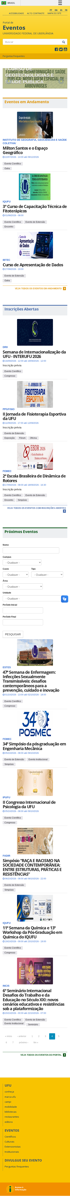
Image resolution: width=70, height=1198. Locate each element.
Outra (7, 168)
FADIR (6, 855)
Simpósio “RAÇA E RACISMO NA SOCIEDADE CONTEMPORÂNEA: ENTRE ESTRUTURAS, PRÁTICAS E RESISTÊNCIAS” (32, 867)
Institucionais (12, 1151)
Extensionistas (13, 1146)
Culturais (9, 1141)
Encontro (8, 226)
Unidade (7, 593)
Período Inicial (10, 605)
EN (56, 10)
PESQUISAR (13, 634)
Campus (7, 557)
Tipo (33, 569)
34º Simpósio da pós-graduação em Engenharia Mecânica (34, 746)
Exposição (9, 438)
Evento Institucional (38, 759)
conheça (9, 1091)
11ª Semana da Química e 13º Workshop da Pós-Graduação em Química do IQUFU (32, 932)
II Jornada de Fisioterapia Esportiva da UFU (34, 416)
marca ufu (10, 1096)
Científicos (10, 1136)
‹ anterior (21, 1036)
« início (8, 1036)
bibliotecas (11, 1111)
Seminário (33, 1024)
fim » (36, 1042)
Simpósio (22, 500)
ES (61, 10)
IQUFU (7, 923)
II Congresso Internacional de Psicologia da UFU (29, 804)
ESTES (7, 667)
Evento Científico (12, 163)
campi (8, 1101)
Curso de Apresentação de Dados (33, 265)
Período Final (9, 617)
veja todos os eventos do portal (41, 1055)
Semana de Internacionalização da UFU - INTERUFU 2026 (34, 354)
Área (5, 581)
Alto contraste (35, 13)
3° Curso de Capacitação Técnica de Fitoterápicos (35, 209)
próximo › (23, 1042)
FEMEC (7, 739)
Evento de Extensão (35, 222)
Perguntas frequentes (14, 56)
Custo (6, 569)
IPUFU (6, 797)
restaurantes (12, 1116)
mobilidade (11, 1106)
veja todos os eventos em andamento (38, 288)
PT (51, 10)
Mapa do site (54, 13)
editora (9, 1121)
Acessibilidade (16, 13)
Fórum (22, 438)
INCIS (6, 986)
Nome (6, 545)
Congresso (9, 376)
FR (66, 10)
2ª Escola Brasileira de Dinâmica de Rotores (34, 478)
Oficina (33, 438)
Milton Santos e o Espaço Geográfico (25, 150)
